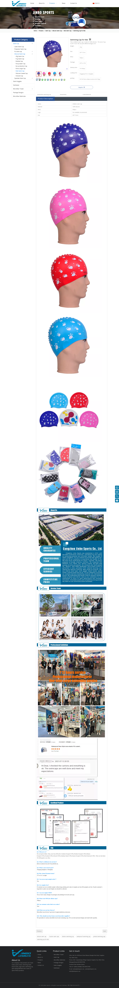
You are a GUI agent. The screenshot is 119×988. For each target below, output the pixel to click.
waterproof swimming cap (83, 936)
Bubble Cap (19, 61)
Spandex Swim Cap (20, 78)
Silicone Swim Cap (19, 54)
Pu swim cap (18, 51)
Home (39, 954)
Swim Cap (16, 43)
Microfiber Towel (18, 89)
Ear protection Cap (21, 66)
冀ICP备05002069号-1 (74, 985)
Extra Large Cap (20, 68)
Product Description (45, 99)
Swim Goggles (17, 81)
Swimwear (16, 85)
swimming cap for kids (43, 939)
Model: (39, 94)
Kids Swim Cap (20, 71)
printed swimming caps (99, 936)
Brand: (61, 94)
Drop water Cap (20, 64)
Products (40, 960)
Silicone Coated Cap (22, 73)
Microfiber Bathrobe (19, 96)
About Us (40, 957)
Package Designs (18, 92)
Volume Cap (19, 76)
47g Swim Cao (20, 56)
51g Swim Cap (20, 59)
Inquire (80, 87)
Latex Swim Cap (19, 47)
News (39, 962)
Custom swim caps (54, 936)
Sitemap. (64, 985)
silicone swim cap (41, 936)
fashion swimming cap (68, 936)
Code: (84, 94)
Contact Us (41, 965)
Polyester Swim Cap (20, 49)
